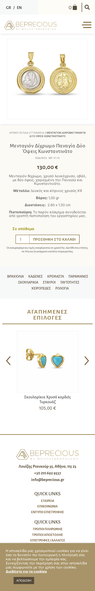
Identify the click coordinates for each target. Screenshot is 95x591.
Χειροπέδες (41, 288)
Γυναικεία (37, 132)
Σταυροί (49, 282)
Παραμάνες (78, 276)
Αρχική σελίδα (19, 132)
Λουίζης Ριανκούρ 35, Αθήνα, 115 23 (47, 466)
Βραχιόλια (15, 276)
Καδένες (35, 276)
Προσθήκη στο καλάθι (54, 239)
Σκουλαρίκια (28, 282)
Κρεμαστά (55, 276)
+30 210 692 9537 (47, 473)
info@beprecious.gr (47, 480)
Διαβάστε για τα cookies (26, 571)
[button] (87, 7)
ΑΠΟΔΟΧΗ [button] (23, 580)
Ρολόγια (62, 288)
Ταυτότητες (69, 282)
